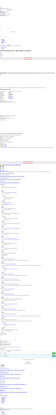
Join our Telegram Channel (28, 59)
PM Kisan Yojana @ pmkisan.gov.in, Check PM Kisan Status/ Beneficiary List (13, 384)
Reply (2, 190)
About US (3, 411)
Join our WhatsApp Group (28, 57)
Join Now (53, 353)
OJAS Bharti (3, 48)
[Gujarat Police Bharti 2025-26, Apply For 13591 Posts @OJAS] (4, 372)
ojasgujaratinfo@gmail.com (6, 409)
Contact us (3, 412)
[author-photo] (2, 169)
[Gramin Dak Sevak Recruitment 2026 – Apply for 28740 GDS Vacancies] (4, 174)
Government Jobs (4, 45)
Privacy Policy (3, 413)
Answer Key (3, 40)
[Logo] (3, 37)
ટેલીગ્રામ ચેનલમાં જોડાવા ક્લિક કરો (28, 163)
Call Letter (3, 41)
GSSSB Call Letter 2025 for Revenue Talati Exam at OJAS (10, 182)
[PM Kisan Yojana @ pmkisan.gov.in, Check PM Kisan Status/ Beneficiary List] (2, 382)
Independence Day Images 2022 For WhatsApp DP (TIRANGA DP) (12, 165)
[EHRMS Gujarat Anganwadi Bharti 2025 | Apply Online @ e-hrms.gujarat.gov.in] (2, 390)
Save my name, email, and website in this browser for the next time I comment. (11, 347)
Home (1, 45)
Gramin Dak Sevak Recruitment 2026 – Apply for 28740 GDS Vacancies (12, 176)
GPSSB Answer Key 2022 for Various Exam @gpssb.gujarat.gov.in (13, 164)
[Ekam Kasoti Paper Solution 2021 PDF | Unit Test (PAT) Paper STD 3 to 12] (4, 386)
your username (9, 9)
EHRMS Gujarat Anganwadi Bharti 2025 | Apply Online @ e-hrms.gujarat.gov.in (14, 392)
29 (0, 55)
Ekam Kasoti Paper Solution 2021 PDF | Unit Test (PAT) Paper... (11, 388)
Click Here (5, 144)
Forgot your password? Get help (4, 11)
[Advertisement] (28, 22)
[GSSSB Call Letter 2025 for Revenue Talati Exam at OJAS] (2, 181)
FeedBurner (29, 363)
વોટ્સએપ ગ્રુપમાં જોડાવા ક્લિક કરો (28, 161)
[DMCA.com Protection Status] (2, 365)
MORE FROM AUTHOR (10, 173)
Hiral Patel (1, 53)
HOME (3, 39)
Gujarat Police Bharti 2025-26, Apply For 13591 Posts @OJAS (10, 179)
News (2, 43)
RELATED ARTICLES (3, 173)
